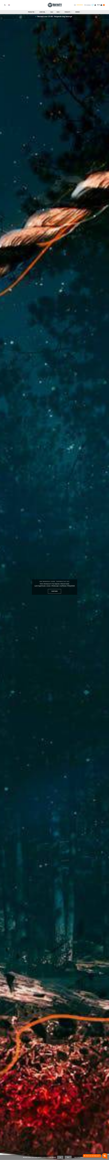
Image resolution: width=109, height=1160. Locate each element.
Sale (51, 12)
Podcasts (67, 12)
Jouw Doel (42, 12)
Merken (77, 12)
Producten (31, 12)
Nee (68, 1157)
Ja (60, 1157)
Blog (58, 12)
